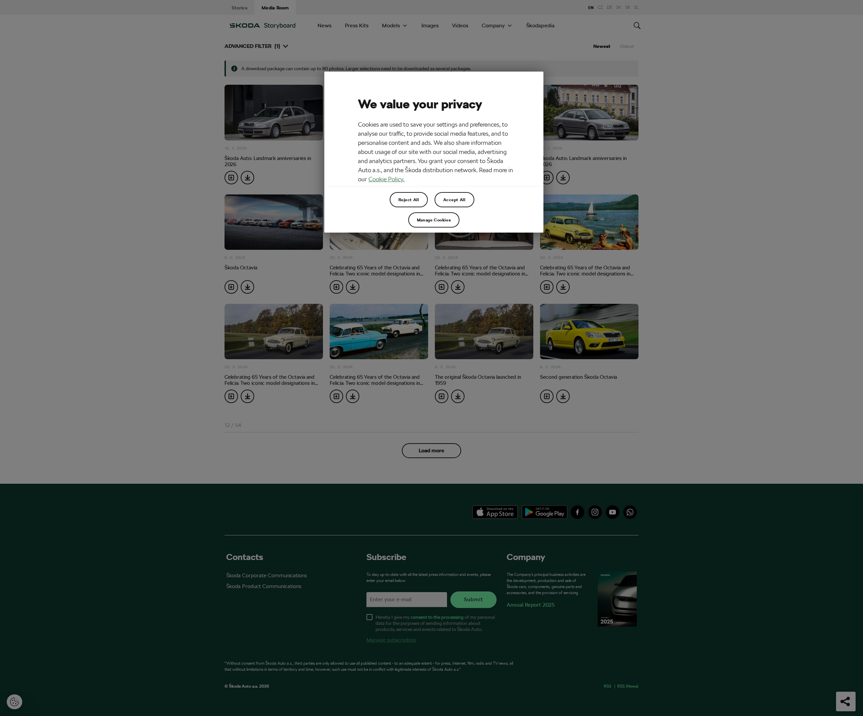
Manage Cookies (434, 219)
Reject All (408, 199)
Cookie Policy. (386, 179)
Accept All (454, 199)
